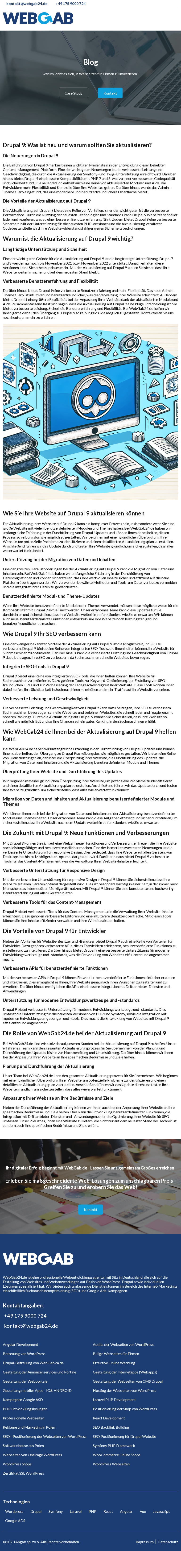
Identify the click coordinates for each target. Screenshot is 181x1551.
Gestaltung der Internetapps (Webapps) (125, 1372)
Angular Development (20, 1344)
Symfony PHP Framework (114, 1445)
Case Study (73, 93)
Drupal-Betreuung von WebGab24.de (33, 1362)
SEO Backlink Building (111, 1427)
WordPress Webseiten (111, 1464)
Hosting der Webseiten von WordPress (124, 1390)
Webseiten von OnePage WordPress (32, 1454)
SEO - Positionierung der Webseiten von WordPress (44, 1436)
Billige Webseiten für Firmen (116, 1353)
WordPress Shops (17, 1464)
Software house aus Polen (23, 1445)
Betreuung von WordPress (24, 1353)
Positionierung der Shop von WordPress (125, 1408)
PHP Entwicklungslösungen (25, 1408)
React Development (109, 1418)
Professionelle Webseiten (23, 1418)
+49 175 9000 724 (25, 1315)
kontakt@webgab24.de (31, 1326)
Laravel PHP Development (114, 1399)
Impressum (145, 1541)
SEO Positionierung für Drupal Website (124, 1436)
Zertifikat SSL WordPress (23, 1473)
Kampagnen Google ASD (23, 1399)
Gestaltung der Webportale (25, 1381)
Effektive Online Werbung (114, 1362)
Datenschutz (168, 1541)
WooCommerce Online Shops (116, 1454)
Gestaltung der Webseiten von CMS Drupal (128, 1381)
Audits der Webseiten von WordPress (123, 1344)
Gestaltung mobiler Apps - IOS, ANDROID (37, 1390)
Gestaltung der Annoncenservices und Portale (39, 1372)
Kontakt (110, 93)
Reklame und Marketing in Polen (29, 1427)
